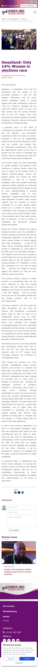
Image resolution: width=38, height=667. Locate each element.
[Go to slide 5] (21, 580)
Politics (10, 77)
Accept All (27, 659)
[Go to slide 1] (14, 580)
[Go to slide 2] (16, 580)
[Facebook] (15, 492)
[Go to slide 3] (17, 580)
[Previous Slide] (2, 561)
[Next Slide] (35, 561)
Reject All (11, 659)
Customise (19, 663)
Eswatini (4, 77)
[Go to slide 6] (23, 580)
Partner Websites (28, 6)
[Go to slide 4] (19, 580)
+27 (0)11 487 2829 (13, 632)
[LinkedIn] (22, 492)
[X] (19, 492)
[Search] (32, 1)
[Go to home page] (13, 12)
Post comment (14, 530)
